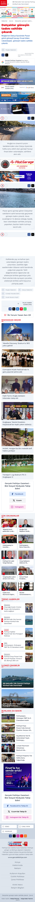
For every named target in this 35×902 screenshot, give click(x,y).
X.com (19, 500)
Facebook (19, 494)
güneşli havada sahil (12, 293)
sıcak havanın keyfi (12, 297)
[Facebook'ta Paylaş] (2, 55)
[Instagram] (17, 835)
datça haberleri (27, 290)
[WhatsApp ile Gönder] (25, 308)
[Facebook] (10, 835)
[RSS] (25, 835)
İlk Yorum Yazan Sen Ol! (19, 315)
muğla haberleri (11, 50)
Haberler (4, 21)
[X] (14, 835)
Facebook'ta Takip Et (19, 806)
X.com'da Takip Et (19, 812)
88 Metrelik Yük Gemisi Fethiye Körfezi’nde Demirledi (20, 3)
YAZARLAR (8, 831)
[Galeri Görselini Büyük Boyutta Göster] (17, 130)
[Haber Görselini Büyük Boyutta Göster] (17, 75)
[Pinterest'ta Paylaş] (21, 308)
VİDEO (7, 826)
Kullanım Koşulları (17, 873)
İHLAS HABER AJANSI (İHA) (9, 87)
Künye (17, 862)
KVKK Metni (18, 885)
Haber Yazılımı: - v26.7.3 (17, 899)
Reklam (17, 868)
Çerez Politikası (17, 880)
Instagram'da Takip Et (19, 817)
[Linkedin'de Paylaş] (17, 308)
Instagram (19, 507)
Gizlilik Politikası (17, 877)
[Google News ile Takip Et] (29, 87)
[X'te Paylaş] (6, 55)
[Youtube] (21, 835)
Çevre (11, 21)
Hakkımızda (17, 865)
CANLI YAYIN (26, 826)
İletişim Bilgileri (17, 888)
